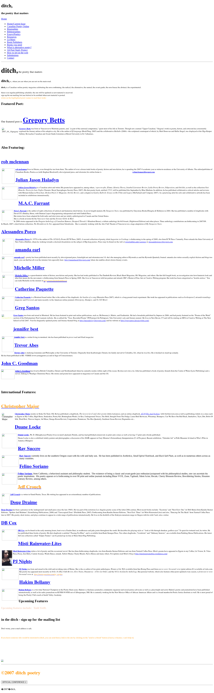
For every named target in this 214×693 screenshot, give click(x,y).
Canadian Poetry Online (18, 26)
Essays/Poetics (13, 34)
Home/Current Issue (16, 24)
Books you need (14, 45)
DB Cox (21, 530)
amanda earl (27, 249)
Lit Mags (11, 39)
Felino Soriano (25, 473)
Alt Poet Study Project (17, 50)
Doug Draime (23, 502)
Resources (11, 37)
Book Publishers (14, 42)
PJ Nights (23, 569)
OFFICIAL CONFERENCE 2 (14, 682)
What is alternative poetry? (19, 47)
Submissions (12, 55)
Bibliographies (13, 31)
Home (4, 19)
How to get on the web (17, 52)
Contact (10, 58)
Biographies (12, 29)
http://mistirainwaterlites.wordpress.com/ (151, 553)
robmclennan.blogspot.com (143, 172)
